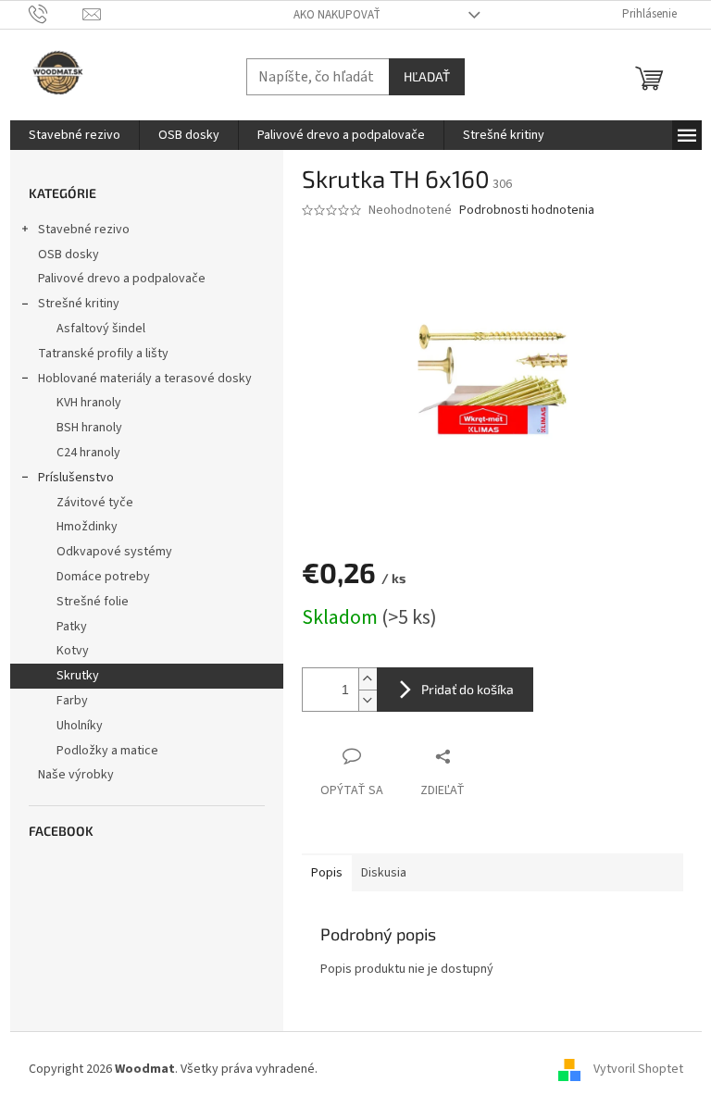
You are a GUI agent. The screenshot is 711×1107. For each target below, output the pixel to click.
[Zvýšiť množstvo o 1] (367, 679)
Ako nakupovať (336, 14)
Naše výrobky (76, 774)
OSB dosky (68, 254)
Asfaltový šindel (100, 328)
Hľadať (427, 76)
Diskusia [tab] (383, 873)
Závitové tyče (94, 502)
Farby (72, 700)
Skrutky (77, 675)
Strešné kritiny (78, 303)
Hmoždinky (87, 526)
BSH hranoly (89, 427)
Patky (71, 626)
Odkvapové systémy (114, 551)
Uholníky (79, 725)
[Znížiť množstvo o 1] (367, 700)
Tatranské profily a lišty (103, 353)
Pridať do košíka (467, 689)
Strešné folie (92, 601)
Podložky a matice (107, 750)
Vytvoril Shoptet (638, 1069)
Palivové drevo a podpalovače (122, 278)
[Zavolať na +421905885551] (56, 14)
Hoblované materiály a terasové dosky (145, 378)
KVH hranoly (88, 402)
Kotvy (72, 650)
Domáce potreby (103, 576)
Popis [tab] (327, 873)
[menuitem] (74, 135)
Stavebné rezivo (84, 229)
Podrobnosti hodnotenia (526, 210)
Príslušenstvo (76, 477)
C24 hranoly (88, 452)
